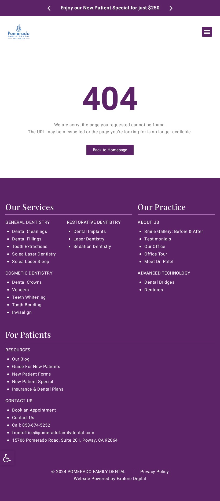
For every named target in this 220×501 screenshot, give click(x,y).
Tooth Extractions (29, 246)
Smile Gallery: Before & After (173, 231)
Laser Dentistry (89, 239)
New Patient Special (32, 382)
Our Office (154, 246)
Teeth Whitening (29, 297)
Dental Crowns (27, 282)
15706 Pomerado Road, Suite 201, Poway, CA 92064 (65, 440)
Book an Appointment (34, 410)
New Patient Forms (31, 374)
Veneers (20, 290)
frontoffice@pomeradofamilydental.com (53, 433)
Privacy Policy (154, 471)
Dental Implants (90, 231)
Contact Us (23, 418)
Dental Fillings (27, 239)
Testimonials (157, 239)
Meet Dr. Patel (158, 261)
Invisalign (22, 312)
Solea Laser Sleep (30, 261)
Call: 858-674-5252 (31, 425)
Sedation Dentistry (92, 246)
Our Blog (21, 359)
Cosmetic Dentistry (29, 273)
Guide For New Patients (36, 366)
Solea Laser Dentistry (34, 254)
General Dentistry (27, 222)
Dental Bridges (159, 282)
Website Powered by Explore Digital (110, 478)
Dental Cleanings (29, 231)
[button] (7, 458)
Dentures (153, 290)
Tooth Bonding (27, 305)
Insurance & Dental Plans (37, 389)
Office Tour (155, 254)
